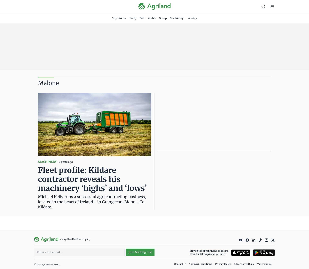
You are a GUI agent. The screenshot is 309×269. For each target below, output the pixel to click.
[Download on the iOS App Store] (240, 252)
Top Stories (119, 18)
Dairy (132, 18)
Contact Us (180, 264)
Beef (142, 18)
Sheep (163, 18)
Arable (152, 18)
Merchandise (264, 264)
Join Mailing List (140, 252)
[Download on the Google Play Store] (264, 252)
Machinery (176, 18)
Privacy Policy (223, 264)
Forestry (192, 18)
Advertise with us (244, 264)
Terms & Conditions (200, 264)
